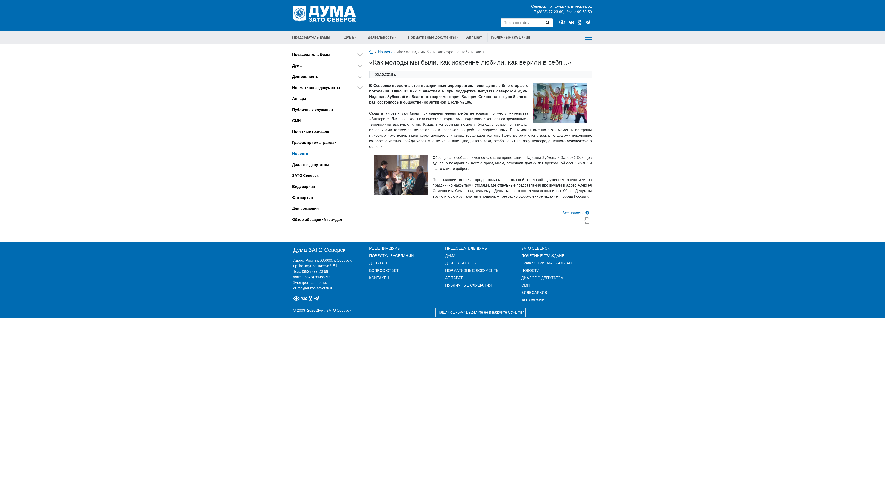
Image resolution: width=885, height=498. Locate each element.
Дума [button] (349, 37)
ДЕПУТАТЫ (379, 263)
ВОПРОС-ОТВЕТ (384, 271)
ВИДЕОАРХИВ (534, 293)
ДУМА (450, 256)
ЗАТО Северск (305, 176)
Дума (297, 66)
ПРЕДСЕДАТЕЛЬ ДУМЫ (466, 248)
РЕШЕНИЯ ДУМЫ (385, 248)
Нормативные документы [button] (432, 37)
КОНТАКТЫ (379, 278)
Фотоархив (302, 198)
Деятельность (305, 77)
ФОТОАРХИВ (532, 300)
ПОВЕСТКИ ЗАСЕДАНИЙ (391, 256)
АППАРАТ (454, 278)
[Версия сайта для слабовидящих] (562, 22)
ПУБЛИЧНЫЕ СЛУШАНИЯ (468, 285)
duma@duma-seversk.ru (313, 288)
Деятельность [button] (381, 37)
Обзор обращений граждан (317, 220)
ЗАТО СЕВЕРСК (535, 248)
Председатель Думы (311, 54)
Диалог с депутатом (310, 165)
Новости (300, 154)
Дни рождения (305, 208)
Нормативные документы (316, 88)
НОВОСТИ (530, 271)
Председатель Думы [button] (311, 37)
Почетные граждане (310, 131)
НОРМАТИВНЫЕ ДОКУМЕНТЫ (472, 271)
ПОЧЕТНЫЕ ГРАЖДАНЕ (542, 256)
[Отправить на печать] (587, 221)
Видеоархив (303, 187)
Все (573, 213)
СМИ (296, 121)
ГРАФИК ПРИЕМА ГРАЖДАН (546, 263)
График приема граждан (314, 143)
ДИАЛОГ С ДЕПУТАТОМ (542, 278)
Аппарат (474, 37)
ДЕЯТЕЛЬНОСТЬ (460, 263)
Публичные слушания (510, 37)
